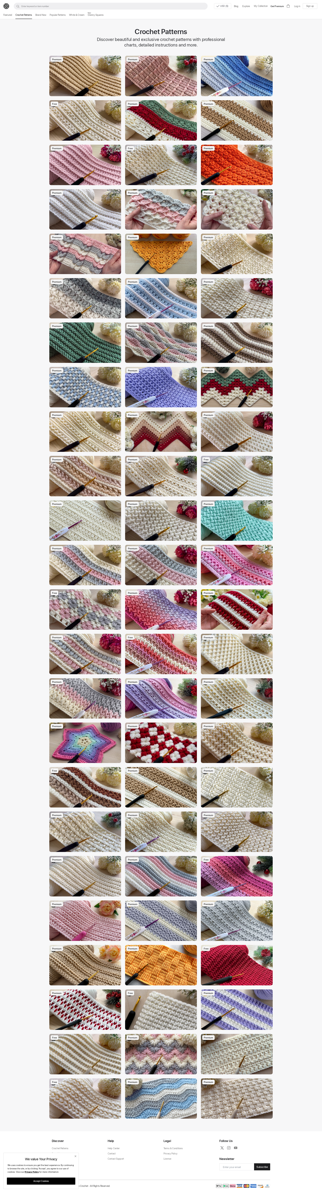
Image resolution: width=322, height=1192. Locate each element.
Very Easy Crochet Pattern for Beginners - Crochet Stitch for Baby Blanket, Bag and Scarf (238, 1070)
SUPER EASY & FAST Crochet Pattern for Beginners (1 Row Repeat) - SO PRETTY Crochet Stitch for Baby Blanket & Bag (238, 448)
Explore (246, 6)
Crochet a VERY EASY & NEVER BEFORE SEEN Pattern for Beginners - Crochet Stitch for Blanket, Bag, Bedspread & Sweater (238, 359)
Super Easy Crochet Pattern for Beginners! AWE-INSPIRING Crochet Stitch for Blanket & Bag (162, 804)
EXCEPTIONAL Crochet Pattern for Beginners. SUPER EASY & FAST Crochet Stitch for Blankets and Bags (86, 581)
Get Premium (277, 6)
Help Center (114, 1148)
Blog (236, 6)
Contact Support (116, 1158)
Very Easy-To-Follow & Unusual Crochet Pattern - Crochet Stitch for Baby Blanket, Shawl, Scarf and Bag (162, 1070)
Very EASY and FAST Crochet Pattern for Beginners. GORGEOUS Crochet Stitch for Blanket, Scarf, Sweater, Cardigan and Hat (238, 982)
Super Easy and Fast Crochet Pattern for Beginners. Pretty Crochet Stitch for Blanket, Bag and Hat (162, 670)
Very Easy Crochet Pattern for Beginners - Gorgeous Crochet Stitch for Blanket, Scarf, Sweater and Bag (86, 893)
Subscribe (262, 1167)
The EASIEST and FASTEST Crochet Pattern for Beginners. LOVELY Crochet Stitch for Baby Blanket (238, 715)
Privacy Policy (170, 1153)
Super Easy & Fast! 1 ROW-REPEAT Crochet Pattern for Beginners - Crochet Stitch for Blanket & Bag (86, 1070)
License (167, 1158)
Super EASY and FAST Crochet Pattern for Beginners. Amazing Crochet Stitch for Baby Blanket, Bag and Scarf (238, 937)
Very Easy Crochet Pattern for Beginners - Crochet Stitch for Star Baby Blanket (86, 759)
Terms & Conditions (173, 1148)
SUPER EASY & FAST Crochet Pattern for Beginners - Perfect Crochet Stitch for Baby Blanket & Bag (86, 448)
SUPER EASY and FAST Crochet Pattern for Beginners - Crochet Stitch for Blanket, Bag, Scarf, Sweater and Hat (86, 92)
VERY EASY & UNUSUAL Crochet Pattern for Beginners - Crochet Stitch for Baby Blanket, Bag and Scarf (162, 537)
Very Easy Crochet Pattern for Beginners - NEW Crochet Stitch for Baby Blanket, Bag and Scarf (162, 626)
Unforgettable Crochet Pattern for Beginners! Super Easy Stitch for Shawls (162, 270)
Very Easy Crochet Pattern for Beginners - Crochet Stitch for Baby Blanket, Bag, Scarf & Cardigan (86, 937)
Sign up (310, 6)
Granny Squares (96, 14)
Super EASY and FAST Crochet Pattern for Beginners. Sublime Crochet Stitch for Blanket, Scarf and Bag (238, 92)
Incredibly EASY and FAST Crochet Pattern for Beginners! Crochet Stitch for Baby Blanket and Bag (162, 492)
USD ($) (224, 6)
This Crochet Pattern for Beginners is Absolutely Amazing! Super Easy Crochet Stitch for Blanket (238, 137)
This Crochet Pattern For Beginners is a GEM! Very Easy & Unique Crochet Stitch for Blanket (238, 1026)
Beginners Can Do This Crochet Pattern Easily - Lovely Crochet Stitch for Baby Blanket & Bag (86, 270)
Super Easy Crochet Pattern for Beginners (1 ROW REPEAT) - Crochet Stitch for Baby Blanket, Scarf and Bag (162, 893)
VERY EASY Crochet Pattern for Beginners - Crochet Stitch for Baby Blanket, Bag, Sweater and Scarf (86, 404)
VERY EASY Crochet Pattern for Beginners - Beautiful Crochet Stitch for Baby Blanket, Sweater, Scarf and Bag (162, 359)
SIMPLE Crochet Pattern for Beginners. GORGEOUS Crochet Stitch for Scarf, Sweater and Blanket (238, 759)
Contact (112, 1153)
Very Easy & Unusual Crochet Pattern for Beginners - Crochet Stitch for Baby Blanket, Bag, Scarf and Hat (162, 137)
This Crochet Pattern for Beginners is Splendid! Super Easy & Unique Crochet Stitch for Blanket (86, 537)
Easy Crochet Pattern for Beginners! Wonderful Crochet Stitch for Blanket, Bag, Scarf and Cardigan (162, 982)
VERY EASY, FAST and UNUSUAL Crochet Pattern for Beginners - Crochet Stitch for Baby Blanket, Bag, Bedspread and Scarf (86, 315)
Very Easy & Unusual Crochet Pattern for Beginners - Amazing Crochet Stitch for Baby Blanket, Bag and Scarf (86, 670)
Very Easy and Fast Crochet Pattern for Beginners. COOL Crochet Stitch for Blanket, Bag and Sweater (238, 893)
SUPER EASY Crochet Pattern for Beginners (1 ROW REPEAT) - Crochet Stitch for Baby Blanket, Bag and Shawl (162, 226)
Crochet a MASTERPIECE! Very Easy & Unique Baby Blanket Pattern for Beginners (238, 581)
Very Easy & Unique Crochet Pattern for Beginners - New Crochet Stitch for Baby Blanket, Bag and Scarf (86, 492)
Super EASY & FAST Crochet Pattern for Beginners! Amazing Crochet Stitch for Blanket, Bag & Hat (162, 404)
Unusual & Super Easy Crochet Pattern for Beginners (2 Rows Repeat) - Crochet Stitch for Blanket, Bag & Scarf (86, 982)
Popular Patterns (58, 14)
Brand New (40, 14)
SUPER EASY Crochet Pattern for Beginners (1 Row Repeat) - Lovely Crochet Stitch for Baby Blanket (238, 404)
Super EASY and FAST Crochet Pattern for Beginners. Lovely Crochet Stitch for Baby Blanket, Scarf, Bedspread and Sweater (162, 715)
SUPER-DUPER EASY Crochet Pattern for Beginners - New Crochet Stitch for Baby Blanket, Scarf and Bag (86, 181)
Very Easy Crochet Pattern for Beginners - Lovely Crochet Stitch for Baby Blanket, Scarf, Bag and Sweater (238, 848)
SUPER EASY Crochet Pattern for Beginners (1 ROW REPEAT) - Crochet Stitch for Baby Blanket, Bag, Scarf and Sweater (86, 715)
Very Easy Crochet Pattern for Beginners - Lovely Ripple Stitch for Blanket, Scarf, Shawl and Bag (162, 1115)
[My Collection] (116, 59)
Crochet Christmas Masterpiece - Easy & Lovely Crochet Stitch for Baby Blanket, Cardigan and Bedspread (162, 759)
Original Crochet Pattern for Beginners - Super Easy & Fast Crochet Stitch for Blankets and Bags (86, 137)
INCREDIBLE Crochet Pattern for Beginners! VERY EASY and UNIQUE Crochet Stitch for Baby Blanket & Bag (86, 1026)
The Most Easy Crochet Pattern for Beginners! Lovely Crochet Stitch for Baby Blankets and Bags (238, 804)
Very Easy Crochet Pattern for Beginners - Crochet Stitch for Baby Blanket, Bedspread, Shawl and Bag (86, 626)
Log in (297, 6)
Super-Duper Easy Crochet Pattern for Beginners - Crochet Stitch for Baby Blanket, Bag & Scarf (238, 492)
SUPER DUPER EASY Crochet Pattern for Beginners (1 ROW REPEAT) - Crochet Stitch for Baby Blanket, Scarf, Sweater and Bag (238, 315)
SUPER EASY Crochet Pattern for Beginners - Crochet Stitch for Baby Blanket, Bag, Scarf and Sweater (86, 226)
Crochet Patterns (23, 14)
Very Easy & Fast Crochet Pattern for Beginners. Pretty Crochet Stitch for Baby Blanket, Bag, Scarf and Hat (162, 181)
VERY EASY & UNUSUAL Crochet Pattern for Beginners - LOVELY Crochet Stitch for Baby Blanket (238, 226)
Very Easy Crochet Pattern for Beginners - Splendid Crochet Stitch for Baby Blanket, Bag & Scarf (162, 315)
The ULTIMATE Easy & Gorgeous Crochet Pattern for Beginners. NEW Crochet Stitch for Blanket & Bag (238, 270)
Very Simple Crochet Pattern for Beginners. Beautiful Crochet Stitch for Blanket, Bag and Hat (162, 848)
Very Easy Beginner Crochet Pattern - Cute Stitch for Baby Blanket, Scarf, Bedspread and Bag (238, 1115)
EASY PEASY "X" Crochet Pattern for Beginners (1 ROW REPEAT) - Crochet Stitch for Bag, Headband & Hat (162, 1026)
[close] (75, 1156)
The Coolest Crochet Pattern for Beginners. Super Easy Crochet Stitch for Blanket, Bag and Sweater (238, 181)
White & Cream (76, 14)
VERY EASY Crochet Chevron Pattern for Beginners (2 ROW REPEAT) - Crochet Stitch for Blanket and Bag (162, 448)
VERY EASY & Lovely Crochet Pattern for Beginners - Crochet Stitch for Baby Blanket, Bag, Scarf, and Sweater (162, 581)
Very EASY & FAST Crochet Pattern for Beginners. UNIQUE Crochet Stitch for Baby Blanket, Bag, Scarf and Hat (162, 92)
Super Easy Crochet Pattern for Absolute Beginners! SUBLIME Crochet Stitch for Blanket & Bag (162, 937)
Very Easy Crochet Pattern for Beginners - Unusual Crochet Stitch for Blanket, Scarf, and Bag (86, 1115)
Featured (7, 14)
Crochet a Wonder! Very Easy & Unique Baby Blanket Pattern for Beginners (238, 626)
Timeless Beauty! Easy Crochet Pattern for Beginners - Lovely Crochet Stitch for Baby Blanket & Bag (238, 670)
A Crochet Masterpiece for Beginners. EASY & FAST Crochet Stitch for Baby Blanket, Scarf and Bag (86, 848)
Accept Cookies (41, 1181)
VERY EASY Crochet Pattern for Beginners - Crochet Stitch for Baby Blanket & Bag (86, 804)
